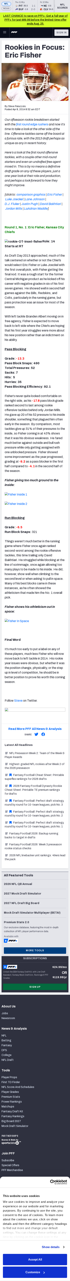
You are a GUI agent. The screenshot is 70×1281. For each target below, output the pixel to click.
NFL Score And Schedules (18, 1087)
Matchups (8, 1106)
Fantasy (7, 1045)
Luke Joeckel (14, 199)
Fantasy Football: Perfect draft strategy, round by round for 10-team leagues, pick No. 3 (34, 802)
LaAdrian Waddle (36, 208)
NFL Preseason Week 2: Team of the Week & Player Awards (35, 755)
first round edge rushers (32, 124)
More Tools (35, 950)
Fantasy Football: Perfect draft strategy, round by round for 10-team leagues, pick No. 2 (34, 813)
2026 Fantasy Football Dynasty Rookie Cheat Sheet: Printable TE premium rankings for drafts (33, 790)
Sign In (61, 32)
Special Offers (10, 1165)
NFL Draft (8, 1059)
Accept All (35, 1259)
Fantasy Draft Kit (12, 1111)
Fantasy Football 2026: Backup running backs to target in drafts (31, 835)
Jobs (5, 1013)
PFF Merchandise (12, 1170)
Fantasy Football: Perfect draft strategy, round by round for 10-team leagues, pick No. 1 (34, 824)
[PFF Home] (14, 32)
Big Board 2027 (11, 1121)
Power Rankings (12, 1101)
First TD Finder (11, 1082)
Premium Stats (11, 1096)
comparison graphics (31, 194)
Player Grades (10, 1091)
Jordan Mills (13, 208)
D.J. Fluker (12, 204)
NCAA (6, 8)
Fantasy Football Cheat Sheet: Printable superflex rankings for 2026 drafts (34, 777)
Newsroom (8, 1018)
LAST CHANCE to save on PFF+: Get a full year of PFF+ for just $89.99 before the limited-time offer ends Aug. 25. (35, 19)
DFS (4, 1050)
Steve (18, 700)
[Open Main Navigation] (5, 32)
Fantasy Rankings (13, 1116)
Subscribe (8, 1160)
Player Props (9, 1077)
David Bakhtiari (50, 204)
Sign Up (35, 987)
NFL (6, 4)
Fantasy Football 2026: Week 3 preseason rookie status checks (33, 846)
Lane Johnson (35, 199)
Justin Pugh (29, 204)
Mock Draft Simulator (15, 1126)
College (6, 1055)
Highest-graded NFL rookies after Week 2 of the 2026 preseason (35, 766)
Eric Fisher (54, 194)
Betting (6, 1040)
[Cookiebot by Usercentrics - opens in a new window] (50, 1182)
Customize (32, 1272)
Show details (51, 1247)
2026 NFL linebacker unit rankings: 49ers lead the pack (35, 857)
